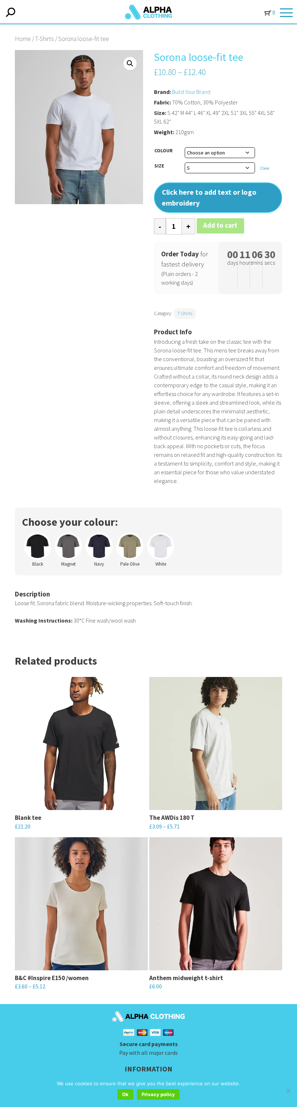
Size (159, 165)
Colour (163, 150)
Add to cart (220, 225)
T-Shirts (44, 39)
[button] (130, 63)
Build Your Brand (191, 91)
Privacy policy (158, 1094)
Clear (264, 168)
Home (23, 39)
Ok (125, 1094)
